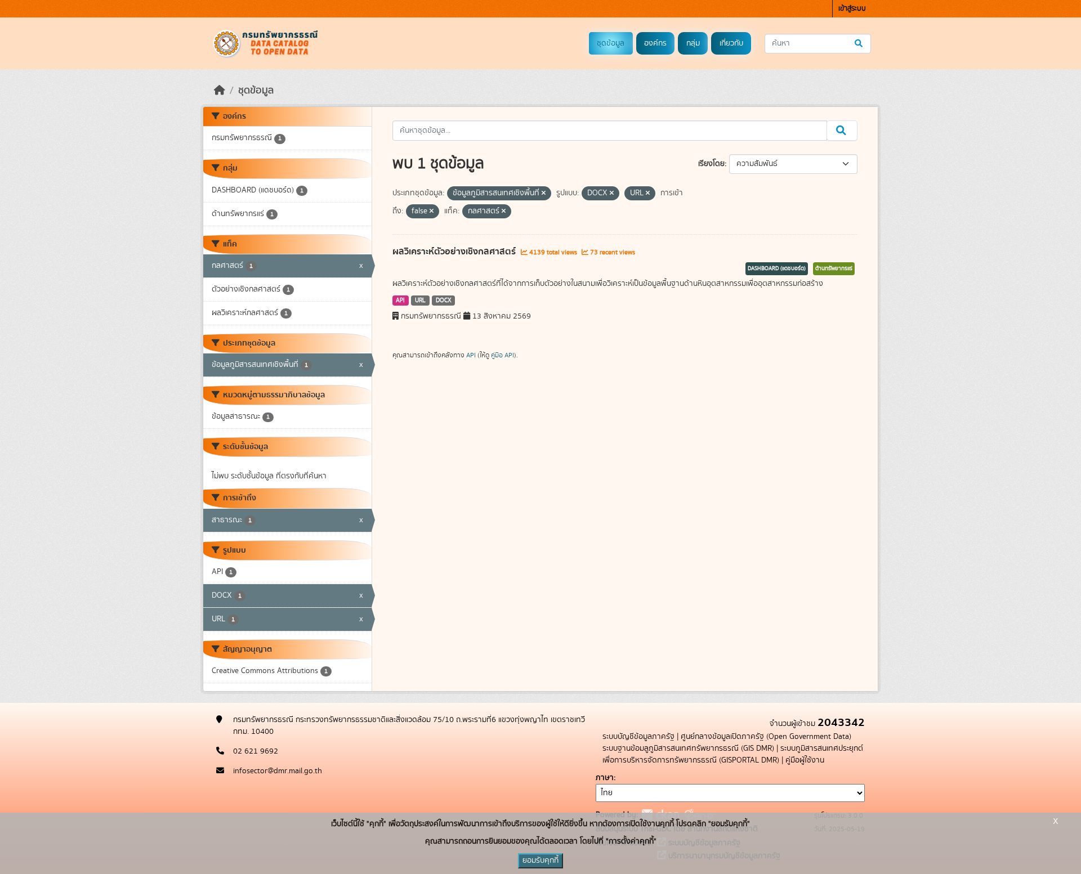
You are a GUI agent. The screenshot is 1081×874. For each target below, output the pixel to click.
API (400, 300)
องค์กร (655, 43)
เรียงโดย (711, 163)
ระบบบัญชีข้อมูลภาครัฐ (638, 736)
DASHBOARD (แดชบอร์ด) (777, 268)
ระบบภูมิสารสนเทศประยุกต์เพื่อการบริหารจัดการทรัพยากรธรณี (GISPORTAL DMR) (732, 754)
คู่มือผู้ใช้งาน (804, 760)
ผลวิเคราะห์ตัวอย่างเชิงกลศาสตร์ (455, 251)
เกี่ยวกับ (731, 43)
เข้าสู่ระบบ (852, 8)
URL (420, 300)
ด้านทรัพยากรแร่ (833, 268)
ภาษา (605, 777)
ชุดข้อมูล (610, 43)
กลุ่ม (693, 43)
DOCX (444, 300)
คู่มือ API (502, 355)
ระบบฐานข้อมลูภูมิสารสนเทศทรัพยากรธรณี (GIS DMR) (688, 748)
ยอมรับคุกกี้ (540, 860)
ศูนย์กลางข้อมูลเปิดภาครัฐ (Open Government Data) (766, 736)
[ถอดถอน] (544, 193)
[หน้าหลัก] (219, 90)
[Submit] (859, 43)
